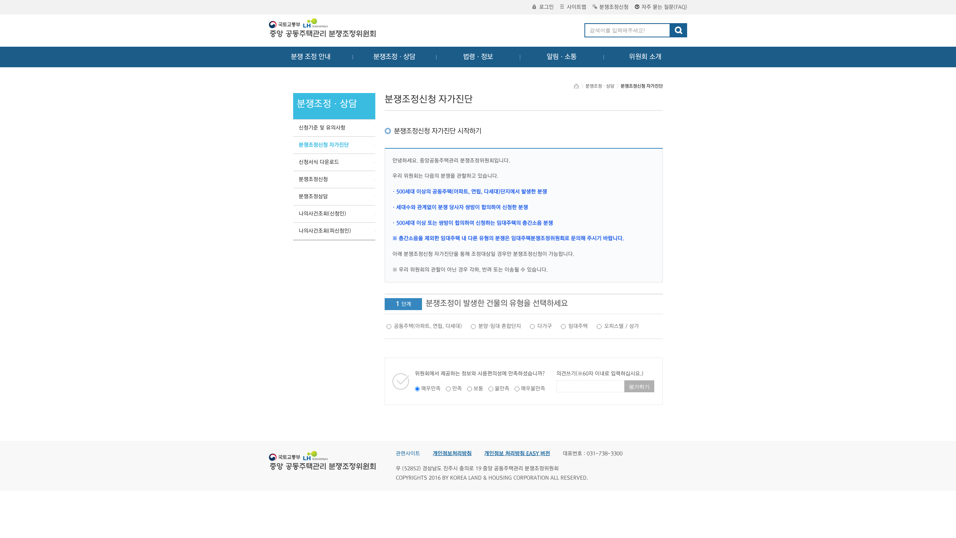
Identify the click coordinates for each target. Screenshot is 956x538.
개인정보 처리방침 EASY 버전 (517, 454)
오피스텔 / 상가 (621, 326)
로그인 (546, 7)
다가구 (544, 326)
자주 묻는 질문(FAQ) (664, 7)
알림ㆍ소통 (562, 57)
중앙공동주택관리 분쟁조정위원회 (323, 28)
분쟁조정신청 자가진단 (324, 145)
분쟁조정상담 (313, 197)
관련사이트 (408, 454)
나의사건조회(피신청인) (325, 231)
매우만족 (431, 389)
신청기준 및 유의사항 (322, 128)
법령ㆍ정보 (478, 57)
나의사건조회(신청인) (322, 214)
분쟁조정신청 (613, 7)
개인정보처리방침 (452, 454)
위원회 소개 (645, 57)
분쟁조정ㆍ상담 (394, 57)
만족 (457, 389)
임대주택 (578, 326)
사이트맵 (576, 7)
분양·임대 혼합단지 (499, 326)
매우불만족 (533, 389)
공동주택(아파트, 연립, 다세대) (428, 326)
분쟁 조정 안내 (310, 57)
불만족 (502, 389)
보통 (478, 389)
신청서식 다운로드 (319, 162)
